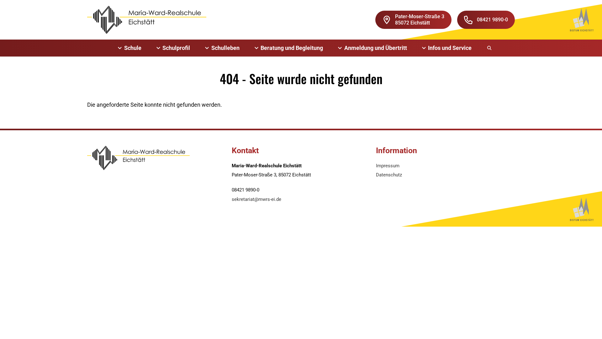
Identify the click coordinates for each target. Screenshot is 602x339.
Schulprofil (176, 48)
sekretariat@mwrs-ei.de (256, 199)
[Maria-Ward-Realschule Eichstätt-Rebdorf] (146, 20)
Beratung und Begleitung (292, 48)
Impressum (387, 166)
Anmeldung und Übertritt (375, 48)
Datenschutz (389, 175)
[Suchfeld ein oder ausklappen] (489, 48)
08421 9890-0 (492, 20)
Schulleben (225, 48)
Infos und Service (450, 48)
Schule (132, 48)
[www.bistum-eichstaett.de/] (582, 19)
